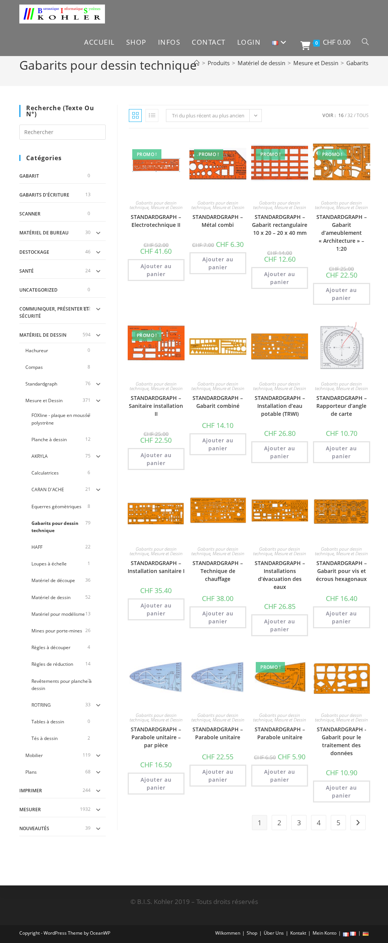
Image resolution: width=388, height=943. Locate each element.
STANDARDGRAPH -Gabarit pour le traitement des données (341, 741)
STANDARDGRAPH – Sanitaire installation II (156, 405)
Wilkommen (227, 933)
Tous (363, 115)
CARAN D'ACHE (47, 489)
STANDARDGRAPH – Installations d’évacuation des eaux (280, 574)
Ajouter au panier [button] (156, 270)
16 (341, 115)
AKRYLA (39, 456)
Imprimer (30, 790)
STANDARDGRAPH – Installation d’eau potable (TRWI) (280, 405)
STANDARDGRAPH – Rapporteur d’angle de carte (341, 405)
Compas (34, 367)
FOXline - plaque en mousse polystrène (60, 419)
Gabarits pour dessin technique (54, 527)
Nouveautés (34, 828)
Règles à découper (50, 647)
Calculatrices (45, 473)
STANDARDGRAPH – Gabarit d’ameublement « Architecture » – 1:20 (341, 232)
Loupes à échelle (49, 563)
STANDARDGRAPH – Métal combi (217, 220)
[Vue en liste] (152, 115)
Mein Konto (324, 933)
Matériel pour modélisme (58, 614)
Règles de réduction (52, 664)
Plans (31, 772)
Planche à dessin (49, 439)
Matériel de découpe (53, 580)
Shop (252, 933)
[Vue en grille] (135, 115)
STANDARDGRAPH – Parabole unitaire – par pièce (156, 737)
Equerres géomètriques (56, 506)
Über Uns (274, 933)
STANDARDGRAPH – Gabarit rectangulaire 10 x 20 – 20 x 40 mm (279, 224)
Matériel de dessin (42, 335)
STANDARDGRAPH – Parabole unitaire (217, 733)
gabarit (29, 176)
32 (350, 115)
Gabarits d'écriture (44, 195)
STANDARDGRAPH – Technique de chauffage (217, 570)
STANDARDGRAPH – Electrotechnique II (156, 220)
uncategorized (38, 290)
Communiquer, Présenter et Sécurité (54, 312)
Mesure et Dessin (44, 400)
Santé (26, 271)
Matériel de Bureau (44, 233)
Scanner (30, 214)
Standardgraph (41, 384)
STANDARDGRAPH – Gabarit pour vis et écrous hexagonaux (341, 570)
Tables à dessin (47, 721)
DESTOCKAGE (34, 252)
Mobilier (34, 755)
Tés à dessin (44, 738)
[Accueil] (197, 63)
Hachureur (36, 350)
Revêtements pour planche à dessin (61, 685)
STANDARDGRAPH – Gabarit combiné (217, 401)
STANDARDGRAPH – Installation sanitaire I (156, 567)
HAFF (36, 547)
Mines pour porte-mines (56, 631)
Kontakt (298, 933)
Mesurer (30, 809)
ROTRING (41, 705)
